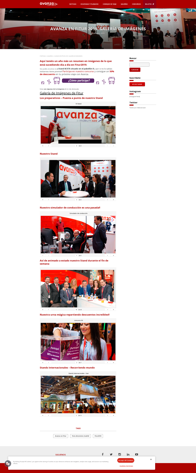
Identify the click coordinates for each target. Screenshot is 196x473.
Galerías (124, 4)
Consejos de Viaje (109, 4)
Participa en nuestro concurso (78, 71)
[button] (8, 463)
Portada (43, 56)
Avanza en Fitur (60, 436)
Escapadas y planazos (89, 4)
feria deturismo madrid (80, 436)
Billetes (148, 4)
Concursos (136, 4)
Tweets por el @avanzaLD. (137, 108)
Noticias (72, 4)
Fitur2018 (98, 436)
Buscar (135, 70)
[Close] (151, 459)
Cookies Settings (126, 466)
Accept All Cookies (125, 460)
